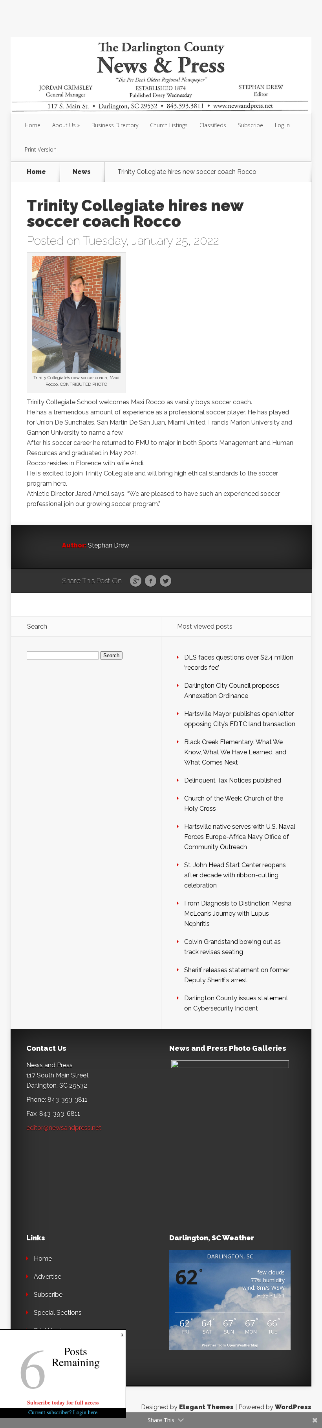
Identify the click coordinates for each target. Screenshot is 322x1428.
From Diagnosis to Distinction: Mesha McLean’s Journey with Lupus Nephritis (237, 913)
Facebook (151, 581)
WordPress (293, 1407)
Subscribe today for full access (63, 1402)
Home (32, 125)
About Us (64, 125)
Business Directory (114, 125)
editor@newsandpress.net (63, 1128)
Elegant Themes (206, 1407)
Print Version (41, 149)
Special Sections (58, 1312)
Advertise (47, 1276)
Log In (282, 125)
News (82, 172)
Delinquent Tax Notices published (232, 780)
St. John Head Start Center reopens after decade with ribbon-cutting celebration (235, 875)
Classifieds (212, 125)
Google (136, 581)
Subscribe (250, 125)
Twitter (165, 581)
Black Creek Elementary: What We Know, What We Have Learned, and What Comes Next (235, 752)
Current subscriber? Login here (62, 1412)
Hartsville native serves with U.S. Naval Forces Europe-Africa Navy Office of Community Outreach (239, 837)
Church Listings (169, 125)
